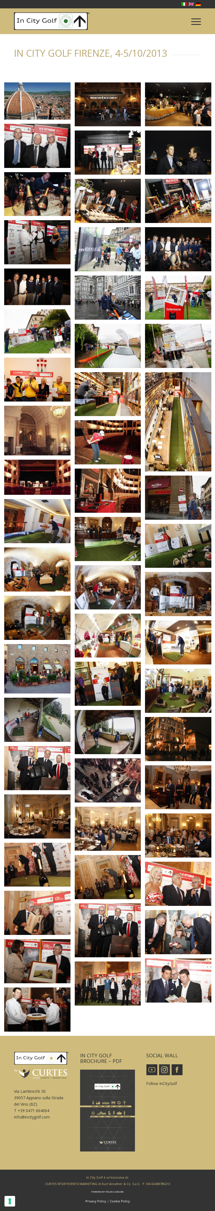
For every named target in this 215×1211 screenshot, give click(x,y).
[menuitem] (193, 21)
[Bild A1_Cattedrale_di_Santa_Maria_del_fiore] (39, 103)
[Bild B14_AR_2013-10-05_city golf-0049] (110, 444)
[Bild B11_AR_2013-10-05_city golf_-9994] (110, 396)
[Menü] (193, 21)
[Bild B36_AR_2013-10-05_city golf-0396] (110, 734)
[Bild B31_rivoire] (39, 671)
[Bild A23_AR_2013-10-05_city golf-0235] (39, 571)
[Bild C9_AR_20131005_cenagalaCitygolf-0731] (39, 770)
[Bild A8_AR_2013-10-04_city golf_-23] (110, 203)
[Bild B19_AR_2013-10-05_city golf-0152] (39, 523)
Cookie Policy (120, 1201)
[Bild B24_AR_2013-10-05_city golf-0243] (110, 589)
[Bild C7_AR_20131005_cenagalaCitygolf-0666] (39, 915)
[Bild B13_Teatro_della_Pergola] (39, 433)
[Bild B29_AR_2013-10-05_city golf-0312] (110, 638)
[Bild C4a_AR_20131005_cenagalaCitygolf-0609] (39, 818)
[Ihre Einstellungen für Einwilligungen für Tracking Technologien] (9, 1201)
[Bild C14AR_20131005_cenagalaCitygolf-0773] (110, 985)
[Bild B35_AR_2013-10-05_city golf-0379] (39, 722)
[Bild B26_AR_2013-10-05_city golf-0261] (39, 620)
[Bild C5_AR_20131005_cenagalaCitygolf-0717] (110, 879)
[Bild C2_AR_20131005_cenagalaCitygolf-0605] (110, 782)
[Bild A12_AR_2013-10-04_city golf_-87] (39, 289)
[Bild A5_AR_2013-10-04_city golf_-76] (110, 154)
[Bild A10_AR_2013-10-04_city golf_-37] (39, 244)
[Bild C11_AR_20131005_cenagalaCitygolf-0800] (39, 963)
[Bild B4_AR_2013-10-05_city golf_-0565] (110, 348)
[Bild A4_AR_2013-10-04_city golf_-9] (39, 148)
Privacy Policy (95, 1201)
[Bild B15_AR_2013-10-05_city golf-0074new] (39, 479)
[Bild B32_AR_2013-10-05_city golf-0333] (110, 686)
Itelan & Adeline (115, 1192)
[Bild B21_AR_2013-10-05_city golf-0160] (110, 541)
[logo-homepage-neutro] (52, 21)
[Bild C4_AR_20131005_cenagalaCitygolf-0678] (39, 867)
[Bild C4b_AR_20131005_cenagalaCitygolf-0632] (110, 831)
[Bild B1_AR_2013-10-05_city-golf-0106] (110, 300)
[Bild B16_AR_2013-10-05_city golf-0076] (110, 493)
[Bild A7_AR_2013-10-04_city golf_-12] (39, 196)
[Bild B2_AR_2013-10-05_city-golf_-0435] (39, 333)
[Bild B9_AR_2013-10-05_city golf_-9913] (110, 251)
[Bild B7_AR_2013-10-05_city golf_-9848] (39, 382)
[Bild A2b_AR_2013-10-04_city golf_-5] (110, 106)
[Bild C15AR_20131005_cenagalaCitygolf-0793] (39, 1011)
